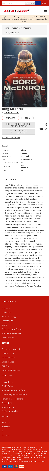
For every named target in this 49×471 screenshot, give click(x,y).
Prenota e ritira (8, 357)
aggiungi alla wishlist (11, 138)
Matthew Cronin (11, 112)
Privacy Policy (7, 382)
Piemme (24, 153)
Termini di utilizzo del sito (12, 399)
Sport (23, 165)
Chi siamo (6, 308)
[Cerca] (38, 3)
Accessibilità (7, 403)
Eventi (4, 325)
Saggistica (16, 28)
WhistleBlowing (8, 407)
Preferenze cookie (10, 411)
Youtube (5, 435)
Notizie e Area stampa (11, 333)
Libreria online (8, 353)
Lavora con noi (8, 337)
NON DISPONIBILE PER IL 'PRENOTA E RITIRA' (18, 125)
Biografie (27, 28)
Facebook (6, 422)
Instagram (6, 426)
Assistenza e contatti (11, 349)
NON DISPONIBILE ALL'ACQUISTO (18, 132)
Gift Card (5, 366)
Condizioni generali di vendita (14, 394)
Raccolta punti (8, 320)
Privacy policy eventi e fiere (13, 390)
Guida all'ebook (8, 362)
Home (6, 28)
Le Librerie (6, 312)
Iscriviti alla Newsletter (11, 370)
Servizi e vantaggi (9, 316)
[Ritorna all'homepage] (17, 10)
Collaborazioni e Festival (12, 329)
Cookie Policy (7, 386)
